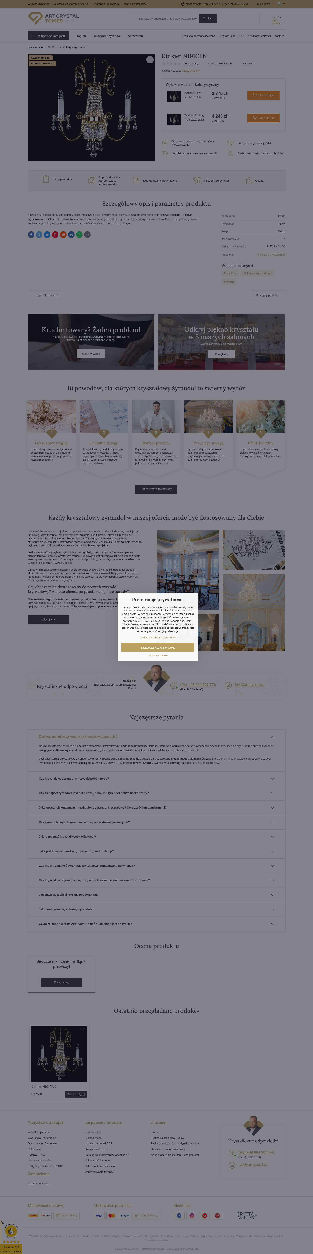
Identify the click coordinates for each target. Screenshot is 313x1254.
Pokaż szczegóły (158, 655)
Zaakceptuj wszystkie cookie (158, 647)
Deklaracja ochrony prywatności (158, 637)
